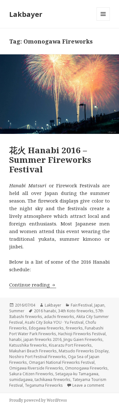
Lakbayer (25, 14)
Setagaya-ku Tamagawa (76, 374)
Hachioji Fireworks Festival (82, 333)
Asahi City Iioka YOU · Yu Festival (54, 322)
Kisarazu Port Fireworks (70, 345)
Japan (99, 305)
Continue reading (32, 284)
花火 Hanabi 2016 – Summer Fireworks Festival (50, 159)
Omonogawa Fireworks (86, 368)
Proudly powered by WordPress (38, 400)
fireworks (74, 328)
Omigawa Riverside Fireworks (36, 368)
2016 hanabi (45, 311)
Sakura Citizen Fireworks (31, 374)
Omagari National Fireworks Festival (62, 362)
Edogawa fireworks (46, 328)
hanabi (15, 339)
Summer (16, 311)
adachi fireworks (59, 316)
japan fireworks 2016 (42, 339)
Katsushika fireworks (28, 345)
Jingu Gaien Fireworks (82, 339)
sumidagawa (21, 379)
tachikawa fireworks (52, 379)
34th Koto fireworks (76, 311)
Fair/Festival (81, 305)
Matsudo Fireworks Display (84, 351)
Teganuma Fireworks (44, 385)
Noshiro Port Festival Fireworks (37, 356)
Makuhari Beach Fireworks (33, 351)
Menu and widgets (103, 20)
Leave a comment (88, 385)
